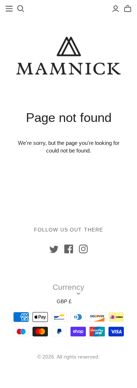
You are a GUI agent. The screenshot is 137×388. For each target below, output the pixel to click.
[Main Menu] (9, 8)
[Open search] (20, 8)
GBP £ (64, 301)
